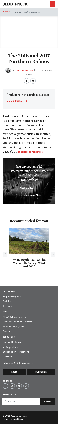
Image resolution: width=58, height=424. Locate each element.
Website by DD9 (35, 415)
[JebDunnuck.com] (26, 4)
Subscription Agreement (16, 351)
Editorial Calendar (12, 342)
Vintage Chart (10, 347)
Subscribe (27, 188)
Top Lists (7, 306)
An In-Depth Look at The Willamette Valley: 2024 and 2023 (29, 263)
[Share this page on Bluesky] (33, 81)
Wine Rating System (13, 326)
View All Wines (15, 101)
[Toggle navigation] (52, 4)
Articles (7, 301)
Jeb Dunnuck (25, 70)
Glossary (7, 356)
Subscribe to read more (30, 151)
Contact (7, 331)
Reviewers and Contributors (17, 321)
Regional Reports (12, 296)
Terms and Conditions (13, 419)
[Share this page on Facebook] (26, 81)
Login (39, 195)
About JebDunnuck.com (15, 316)
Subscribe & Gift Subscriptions (19, 363)
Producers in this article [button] (28, 95)
